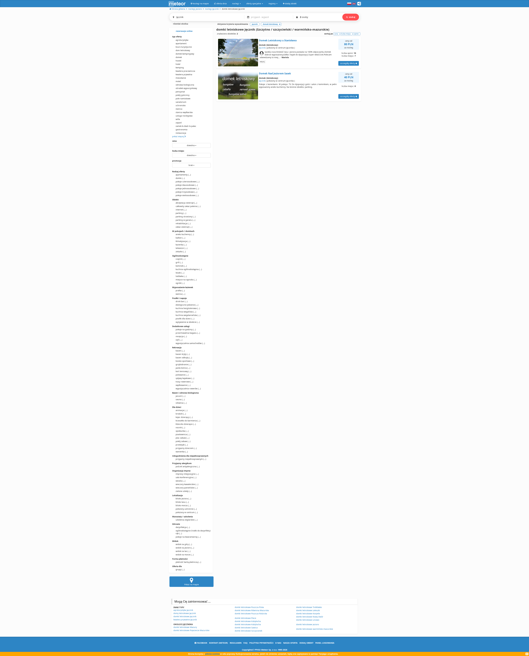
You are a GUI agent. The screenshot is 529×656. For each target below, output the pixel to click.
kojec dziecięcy (184, 417)
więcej (262, 61)
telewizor (181, 248)
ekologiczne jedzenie (187, 304)
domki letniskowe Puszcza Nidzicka (251, 613)
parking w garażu (185, 220)
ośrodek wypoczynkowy (186, 88)
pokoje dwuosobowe (187, 185)
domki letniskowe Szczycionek (248, 630)
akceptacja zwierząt (186, 202)
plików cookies (212, 654)
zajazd (179, 122)
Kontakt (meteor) (218, 643)
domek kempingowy (185, 53)
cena (174, 141)
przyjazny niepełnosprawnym (191, 459)
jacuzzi (180, 396)
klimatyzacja (183, 241)
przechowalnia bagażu (188, 333)
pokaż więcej (178, 136)
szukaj (352, 17)
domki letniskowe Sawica (246, 627)
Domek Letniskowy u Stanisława (278, 40)
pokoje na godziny (186, 329)
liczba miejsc (178, 151)
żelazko (181, 251)
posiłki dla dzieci (185, 318)
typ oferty (177, 36)
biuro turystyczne (184, 47)
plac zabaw (182, 438)
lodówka (181, 276)
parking (181, 213)
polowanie (182, 374)
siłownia (181, 403)
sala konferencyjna (186, 477)
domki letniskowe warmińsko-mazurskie (314, 629)
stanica (179, 109)
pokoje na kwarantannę (188, 537)
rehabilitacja (183, 223)
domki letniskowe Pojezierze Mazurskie (191, 630)
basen (180, 350)
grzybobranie (183, 364)
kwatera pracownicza (185, 71)
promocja (176, 160)
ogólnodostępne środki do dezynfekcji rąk (193, 532)
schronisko (181, 105)
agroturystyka (182, 40)
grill (179, 262)
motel (178, 81)
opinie (356, 34)
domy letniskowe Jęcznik (184, 613)
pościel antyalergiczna (188, 466)
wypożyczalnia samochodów (190, 343)
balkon (180, 237)
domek (179, 57)
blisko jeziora (183, 498)
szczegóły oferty (347, 63)
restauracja (181, 133)
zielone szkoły (184, 491)
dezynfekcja (183, 527)
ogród (180, 283)
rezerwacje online (183, 31)
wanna (180, 294)
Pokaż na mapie (191, 584)
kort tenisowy (183, 371)
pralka (180, 290)
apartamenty (183, 174)
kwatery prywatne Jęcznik (185, 619)
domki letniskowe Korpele (308, 613)
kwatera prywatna (184, 74)
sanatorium (181, 102)
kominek (181, 266)
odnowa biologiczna (185, 84)
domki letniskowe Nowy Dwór (309, 616)
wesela (180, 480)
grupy (180, 569)
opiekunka (182, 431)
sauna (180, 399)
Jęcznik (262, 47)
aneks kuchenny (185, 234)
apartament (181, 43)
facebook (201, 643)
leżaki (180, 272)
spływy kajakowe (185, 378)
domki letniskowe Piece (245, 618)
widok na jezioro (185, 547)
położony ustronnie (186, 509)
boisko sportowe (185, 361)
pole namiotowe (183, 98)
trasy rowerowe (184, 381)
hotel (178, 64)
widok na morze (185, 554)
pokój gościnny (182, 95)
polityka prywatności (261, 643)
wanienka (182, 451)
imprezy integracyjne (187, 474)
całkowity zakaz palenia (188, 206)
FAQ (245, 643)
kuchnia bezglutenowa (188, 308)
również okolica (180, 23)
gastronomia (181, 129)
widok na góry (184, 544)
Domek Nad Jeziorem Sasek (275, 73)
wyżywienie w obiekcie (188, 322)
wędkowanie (183, 385)
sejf (179, 339)
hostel (178, 60)
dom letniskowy (183, 50)
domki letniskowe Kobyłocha (248, 621)
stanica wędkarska (184, 112)
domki (180, 178)
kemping (180, 67)
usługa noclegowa (184, 115)
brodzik (181, 413)
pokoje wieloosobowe (187, 195)
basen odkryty (184, 357)
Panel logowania (324, 643)
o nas (278, 643)
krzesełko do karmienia (188, 420)
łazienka (181, 244)
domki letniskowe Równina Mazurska (252, 610)
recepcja (181, 336)
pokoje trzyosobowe (186, 192)
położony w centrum (187, 512)
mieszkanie (181, 78)
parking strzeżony (185, 216)
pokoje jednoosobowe (187, 188)
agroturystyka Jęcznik (183, 610)
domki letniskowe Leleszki (308, 610)
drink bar (181, 301)
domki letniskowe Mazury (185, 627)
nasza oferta (290, 643)
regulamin (235, 643)
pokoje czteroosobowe (187, 181)
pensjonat (180, 91)
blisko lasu (182, 502)
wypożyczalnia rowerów (188, 388)
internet (181, 209)
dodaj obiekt (306, 643)
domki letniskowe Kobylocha (248, 624)
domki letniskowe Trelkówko (309, 607)
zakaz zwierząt (184, 227)
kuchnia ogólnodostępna (189, 269)
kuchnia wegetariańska (188, 315)
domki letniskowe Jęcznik (184, 616)
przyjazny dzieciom (186, 448)
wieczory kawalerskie (187, 484)
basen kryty (183, 354)
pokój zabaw (183, 441)
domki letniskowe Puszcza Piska (249, 607)
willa (178, 119)
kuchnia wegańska (186, 311)
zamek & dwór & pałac (186, 126)
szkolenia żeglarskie (186, 519)
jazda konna (183, 368)
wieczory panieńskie (187, 487)
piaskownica (183, 434)
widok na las (183, 551)
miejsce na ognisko (186, 279)
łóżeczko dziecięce (186, 424)
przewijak (182, 444)
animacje (181, 410)
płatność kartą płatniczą (188, 562)
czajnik (180, 259)
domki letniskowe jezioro (307, 624)
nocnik (180, 427)
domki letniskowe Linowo (307, 620)
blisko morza (183, 505)
